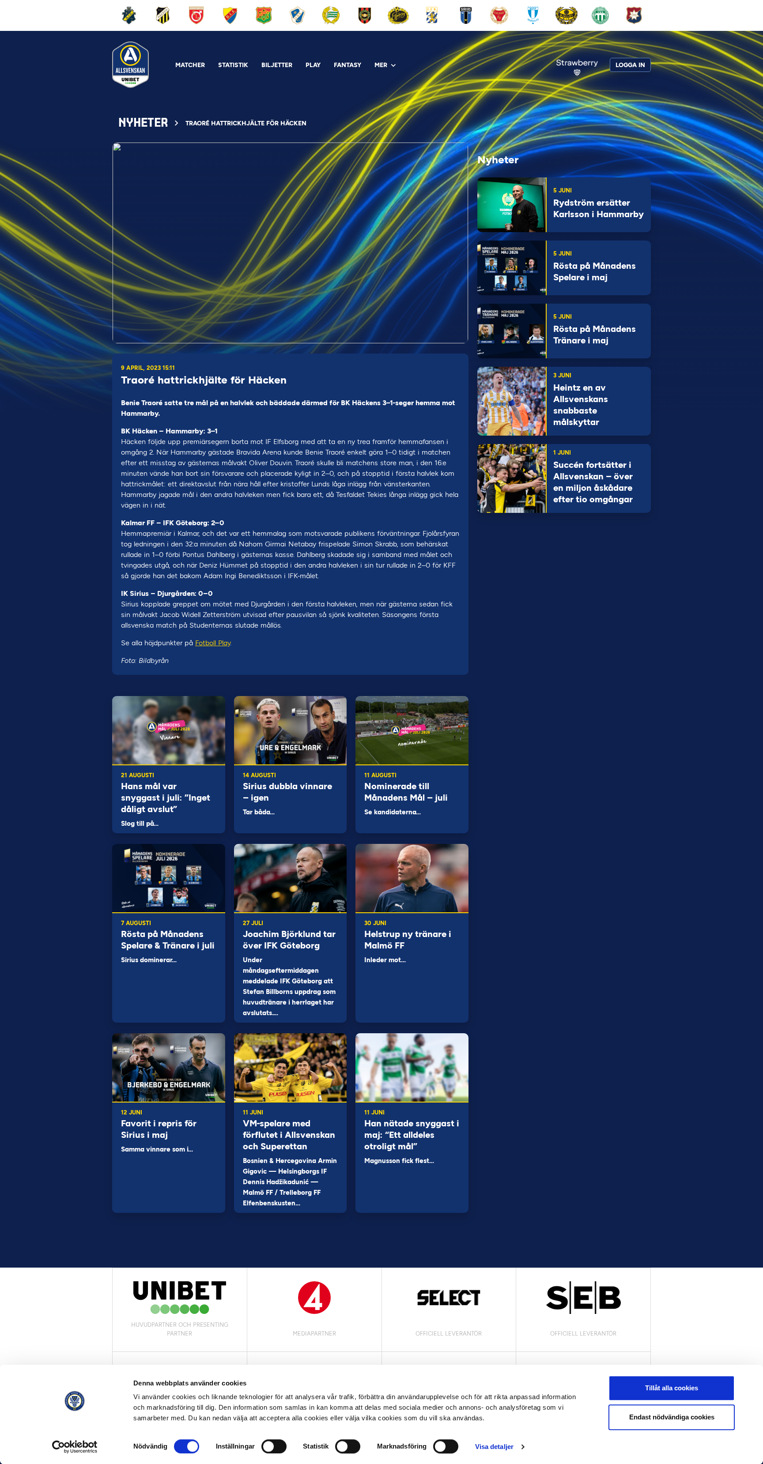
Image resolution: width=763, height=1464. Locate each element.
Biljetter (276, 65)
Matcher (190, 65)
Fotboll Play (212, 643)
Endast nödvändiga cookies (671, 1417)
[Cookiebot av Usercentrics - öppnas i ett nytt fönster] (74, 1446)
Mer (380, 65)
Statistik (233, 65)
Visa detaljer (494, 1446)
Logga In (630, 65)
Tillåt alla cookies (671, 1388)
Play (313, 65)
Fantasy (347, 65)
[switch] (274, 1446)
